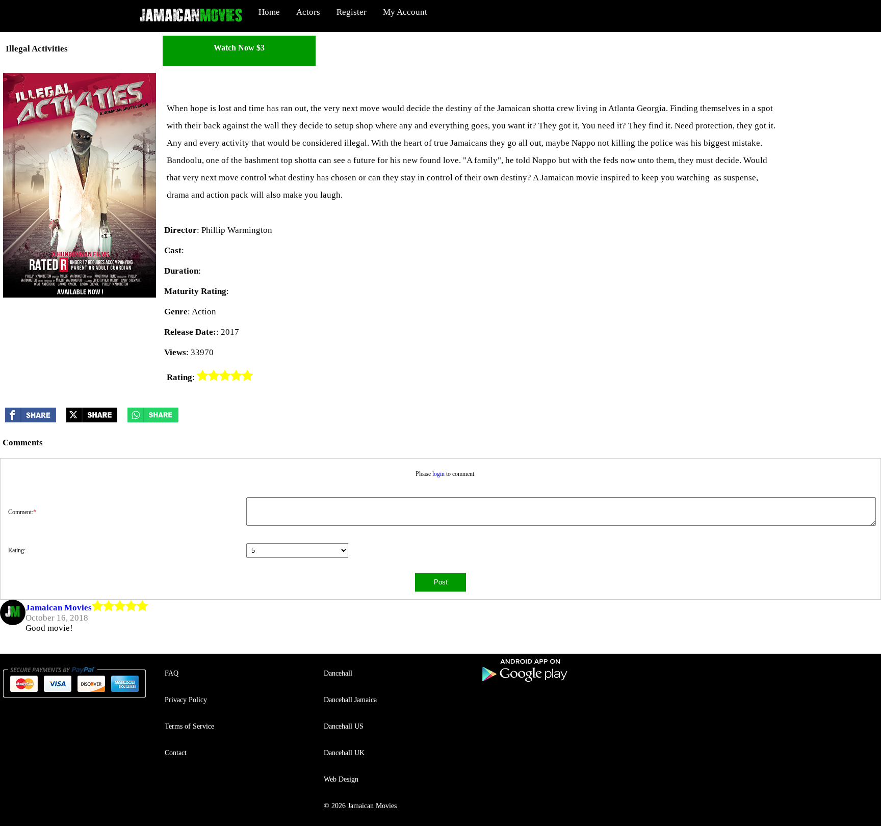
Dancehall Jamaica (350, 700)
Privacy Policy (186, 700)
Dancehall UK (344, 753)
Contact (176, 753)
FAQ (171, 673)
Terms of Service (189, 726)
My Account (405, 12)
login (438, 473)
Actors (308, 12)
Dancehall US (344, 726)
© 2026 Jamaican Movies (360, 806)
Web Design (341, 779)
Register (351, 12)
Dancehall (338, 673)
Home (269, 12)
